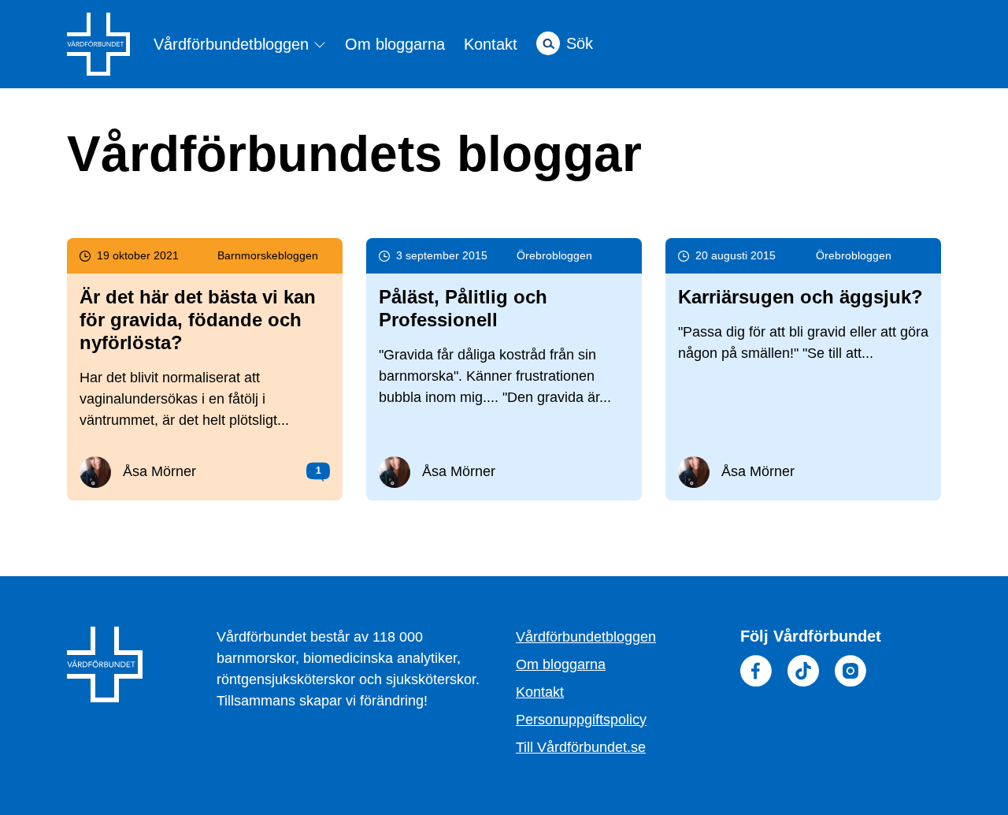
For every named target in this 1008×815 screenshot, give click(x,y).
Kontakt (490, 44)
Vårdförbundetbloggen (233, 44)
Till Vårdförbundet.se (581, 747)
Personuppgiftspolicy (581, 720)
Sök (579, 43)
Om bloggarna (395, 44)
